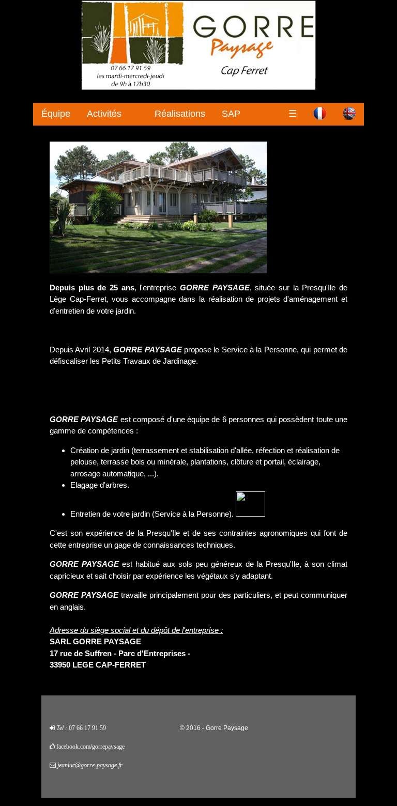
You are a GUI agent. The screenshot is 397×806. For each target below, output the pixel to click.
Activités (104, 114)
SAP (231, 114)
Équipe (55, 114)
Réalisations (180, 114)
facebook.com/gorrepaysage (90, 746)
